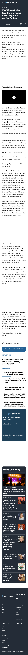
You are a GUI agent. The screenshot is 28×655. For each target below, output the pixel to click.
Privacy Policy (6, 436)
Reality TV (5, 623)
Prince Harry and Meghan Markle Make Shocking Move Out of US (12, 361)
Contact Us (4, 635)
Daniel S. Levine (6, 22)
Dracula (4, 51)
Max (17, 612)
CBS (3, 612)
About (3, 640)
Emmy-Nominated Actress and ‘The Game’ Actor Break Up (14, 388)
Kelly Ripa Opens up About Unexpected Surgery (9, 517)
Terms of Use (11, 435)
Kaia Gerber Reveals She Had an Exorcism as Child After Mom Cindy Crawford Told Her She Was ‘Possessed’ (10, 504)
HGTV (3, 631)
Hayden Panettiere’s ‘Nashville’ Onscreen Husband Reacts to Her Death (15, 380)
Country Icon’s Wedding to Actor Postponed (9, 568)
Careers (4, 642)
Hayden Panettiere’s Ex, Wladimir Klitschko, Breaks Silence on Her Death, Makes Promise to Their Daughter (10, 544)
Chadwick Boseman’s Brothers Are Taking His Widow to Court (14, 373)
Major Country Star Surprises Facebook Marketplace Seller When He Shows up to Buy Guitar (15, 404)
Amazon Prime (19, 619)
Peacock (18, 610)
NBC (3, 610)
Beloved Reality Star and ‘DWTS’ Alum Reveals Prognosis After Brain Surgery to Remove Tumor (14, 395)
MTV (3, 626)
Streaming (19, 605)
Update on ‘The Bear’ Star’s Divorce (10, 557)
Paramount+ (19, 607)
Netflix (17, 614)
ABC (3, 607)
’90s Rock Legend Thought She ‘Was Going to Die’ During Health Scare (14, 491)
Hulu (17, 617)
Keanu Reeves (19, 30)
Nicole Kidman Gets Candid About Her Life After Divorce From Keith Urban (9, 529)
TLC (3, 628)
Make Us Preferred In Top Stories (13, 349)
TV (2, 605)
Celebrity (5, 7)
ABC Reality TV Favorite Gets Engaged (8, 578)
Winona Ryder (16, 343)
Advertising (5, 638)
